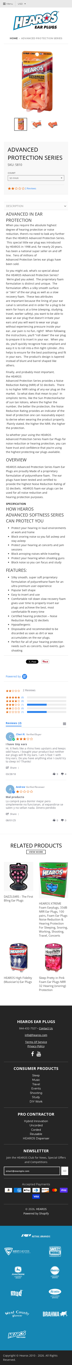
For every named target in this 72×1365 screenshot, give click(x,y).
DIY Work (36, 1101)
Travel (36, 1084)
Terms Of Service (36, 1042)
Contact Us (46, 1028)
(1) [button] (22, 704)
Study (36, 1097)
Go (64, 1171)
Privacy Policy (36, 1046)
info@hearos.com (36, 1035)
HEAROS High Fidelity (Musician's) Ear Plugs (18, 980)
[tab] (14, 723)
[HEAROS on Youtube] (39, 1054)
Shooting (36, 1093)
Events (36, 1088)
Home (14, 38)
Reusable (36, 1134)
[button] (13, 767)
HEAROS (41, 1209)
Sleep (36, 1075)
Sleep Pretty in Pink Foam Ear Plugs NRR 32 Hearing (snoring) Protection (52, 984)
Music (36, 1080)
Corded (36, 1130)
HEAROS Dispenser (36, 1138)
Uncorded (36, 1125)
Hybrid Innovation (36, 1121)
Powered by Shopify (36, 1213)
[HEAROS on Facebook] (32, 1054)
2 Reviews (30, 188)
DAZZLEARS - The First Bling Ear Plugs (18, 898)
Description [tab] (14, 206)
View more (36, 852)
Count (12, 173)
